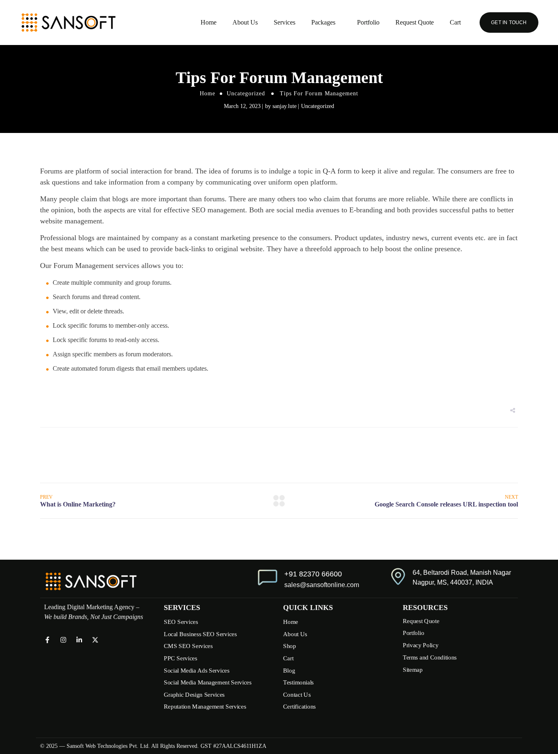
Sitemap (412, 669)
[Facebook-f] (47, 640)
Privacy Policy (420, 645)
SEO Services (181, 622)
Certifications (299, 706)
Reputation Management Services (205, 706)
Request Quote (414, 22)
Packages (323, 22)
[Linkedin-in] (79, 640)
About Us (245, 22)
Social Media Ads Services (197, 670)
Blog (289, 670)
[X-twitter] (95, 640)
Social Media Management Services (208, 682)
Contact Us (296, 694)
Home (209, 22)
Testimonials (298, 682)
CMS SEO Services (188, 646)
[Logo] (68, 22)
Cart (455, 22)
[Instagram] (63, 640)
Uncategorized (246, 93)
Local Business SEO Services (200, 634)
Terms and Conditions (430, 657)
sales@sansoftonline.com (321, 584)
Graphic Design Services (194, 694)
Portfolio (368, 22)
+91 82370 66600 (313, 574)
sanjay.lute (284, 106)
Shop (289, 646)
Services (284, 22)
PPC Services (180, 658)
